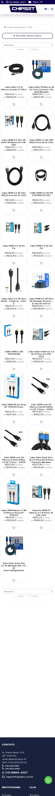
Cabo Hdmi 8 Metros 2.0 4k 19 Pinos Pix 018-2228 (41, 354)
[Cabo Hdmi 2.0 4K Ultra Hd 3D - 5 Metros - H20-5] (14, 281)
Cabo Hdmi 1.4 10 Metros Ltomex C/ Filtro (14, 88)
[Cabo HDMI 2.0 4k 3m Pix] (14, 228)
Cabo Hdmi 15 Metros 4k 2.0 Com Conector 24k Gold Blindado (41, 89)
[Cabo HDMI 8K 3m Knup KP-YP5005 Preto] (14, 387)
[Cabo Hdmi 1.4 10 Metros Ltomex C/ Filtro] (14, 69)
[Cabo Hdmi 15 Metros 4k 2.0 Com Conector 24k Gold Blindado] (41, 69)
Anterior (21, 49)
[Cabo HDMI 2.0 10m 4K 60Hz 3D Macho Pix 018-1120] (14, 122)
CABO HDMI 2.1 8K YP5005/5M (14, 352)
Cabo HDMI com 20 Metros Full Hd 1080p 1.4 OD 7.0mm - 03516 (41, 407)
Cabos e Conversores (16, 27)
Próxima (34, 49)
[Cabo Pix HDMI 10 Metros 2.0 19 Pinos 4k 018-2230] (41, 493)
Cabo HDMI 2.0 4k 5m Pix (41, 247)
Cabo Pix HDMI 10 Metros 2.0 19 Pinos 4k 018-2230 (41, 513)
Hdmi (30, 27)
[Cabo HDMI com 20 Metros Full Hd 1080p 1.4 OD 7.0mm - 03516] (41, 387)
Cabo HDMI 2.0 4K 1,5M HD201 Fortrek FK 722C (41, 141)
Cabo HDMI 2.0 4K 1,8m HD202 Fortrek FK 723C (13, 194)
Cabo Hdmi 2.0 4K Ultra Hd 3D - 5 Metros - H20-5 (14, 301)
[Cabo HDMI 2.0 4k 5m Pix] (41, 228)
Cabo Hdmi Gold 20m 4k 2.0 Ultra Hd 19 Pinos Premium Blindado (41, 460)
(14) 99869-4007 (16, 772)
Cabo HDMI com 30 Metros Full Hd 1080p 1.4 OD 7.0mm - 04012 (14, 460)
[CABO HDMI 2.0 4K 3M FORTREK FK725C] (41, 175)
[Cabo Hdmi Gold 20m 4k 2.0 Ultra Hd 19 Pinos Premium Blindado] (41, 440)
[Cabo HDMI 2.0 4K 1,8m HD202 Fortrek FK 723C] (14, 175)
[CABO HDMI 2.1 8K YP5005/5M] (14, 334)
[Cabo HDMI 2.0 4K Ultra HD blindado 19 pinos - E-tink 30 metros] (41, 281)
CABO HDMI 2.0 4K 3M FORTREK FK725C (41, 194)
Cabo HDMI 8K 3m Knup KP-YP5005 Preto (13, 405)
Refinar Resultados (28, 35)
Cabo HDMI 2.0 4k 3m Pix (14, 247)
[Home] (5, 27)
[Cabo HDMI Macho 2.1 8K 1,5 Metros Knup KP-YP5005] (14, 493)
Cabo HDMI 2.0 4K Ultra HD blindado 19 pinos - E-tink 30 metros (41, 301)
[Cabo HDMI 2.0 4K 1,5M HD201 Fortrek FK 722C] (41, 122)
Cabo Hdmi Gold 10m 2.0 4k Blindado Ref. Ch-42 (14, 565)
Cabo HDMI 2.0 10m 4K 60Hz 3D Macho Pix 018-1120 (14, 142)
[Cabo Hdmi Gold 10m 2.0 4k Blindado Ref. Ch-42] (14, 546)
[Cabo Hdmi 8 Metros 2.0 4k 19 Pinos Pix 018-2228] (41, 334)
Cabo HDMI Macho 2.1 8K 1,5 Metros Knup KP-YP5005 (13, 513)
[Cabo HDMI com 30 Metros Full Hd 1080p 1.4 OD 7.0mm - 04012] (14, 440)
